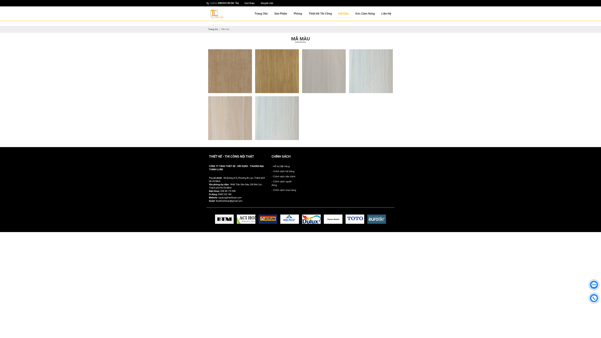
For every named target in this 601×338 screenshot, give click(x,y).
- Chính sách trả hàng (283, 171)
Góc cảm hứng (365, 13)
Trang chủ (261, 13)
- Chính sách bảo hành (283, 176)
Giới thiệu (249, 3)
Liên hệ (386, 13)
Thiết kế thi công (320, 13)
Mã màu (343, 13)
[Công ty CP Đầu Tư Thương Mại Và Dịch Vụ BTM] (224, 219)
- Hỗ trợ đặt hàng (281, 166)
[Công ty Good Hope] (246, 219)
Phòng (298, 13)
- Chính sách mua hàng (284, 190)
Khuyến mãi (267, 3)
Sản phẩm (280, 13)
